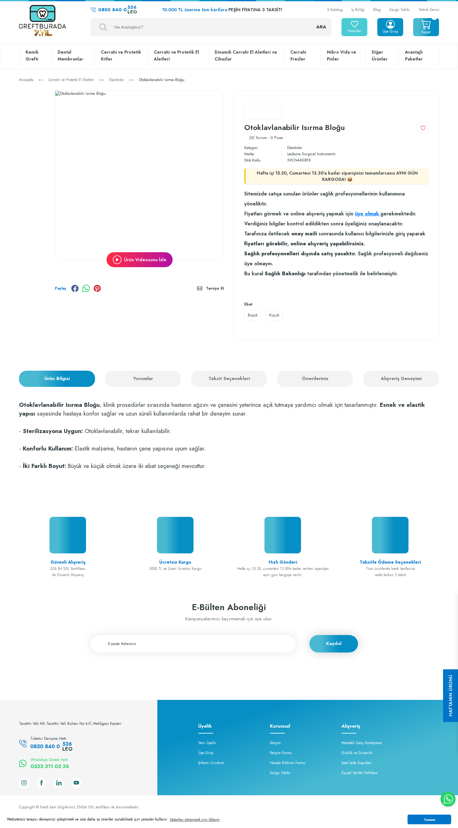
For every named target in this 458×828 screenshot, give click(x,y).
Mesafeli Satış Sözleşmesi (361, 743)
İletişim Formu (281, 753)
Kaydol (333, 643)
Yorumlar (143, 378)
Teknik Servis (428, 9)
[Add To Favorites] (423, 127)
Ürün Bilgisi (57, 378)
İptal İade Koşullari (356, 763)
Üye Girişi (206, 753)
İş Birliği (358, 9)
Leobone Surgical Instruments (311, 154)
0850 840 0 (117, 9)
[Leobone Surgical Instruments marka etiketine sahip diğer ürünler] (263, 111)
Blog (377, 9)
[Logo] (42, 21)
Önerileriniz (315, 378)
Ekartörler (294, 148)
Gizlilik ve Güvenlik (356, 753)
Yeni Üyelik (207, 743)
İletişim (275, 743)
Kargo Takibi (399, 9)
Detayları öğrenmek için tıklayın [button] (195, 819)
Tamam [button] (429, 819)
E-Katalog (335, 9)
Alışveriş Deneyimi (401, 378)
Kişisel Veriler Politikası (359, 773)
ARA (321, 26)
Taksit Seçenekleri (229, 378)
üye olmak (367, 213)
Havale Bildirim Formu (287, 763)
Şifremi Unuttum (211, 763)
